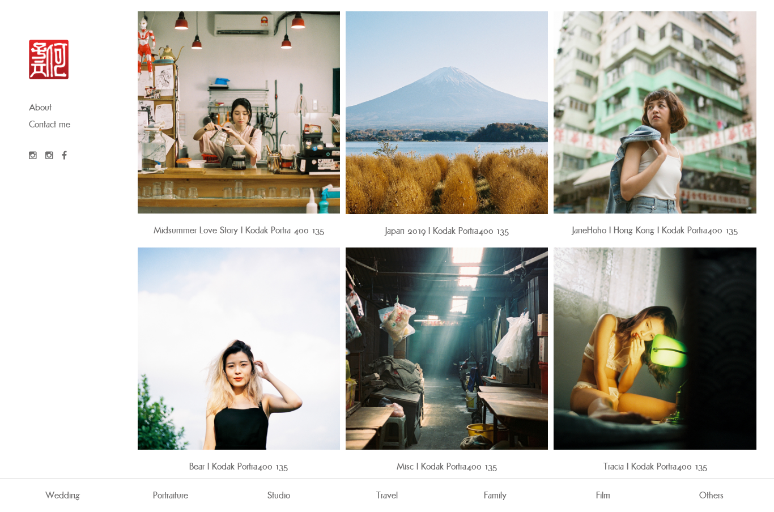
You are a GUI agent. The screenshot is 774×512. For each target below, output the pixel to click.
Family (495, 495)
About (40, 107)
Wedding (62, 495)
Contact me (49, 124)
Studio (278, 495)
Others (711, 495)
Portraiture (170, 495)
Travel (387, 495)
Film (603, 495)
